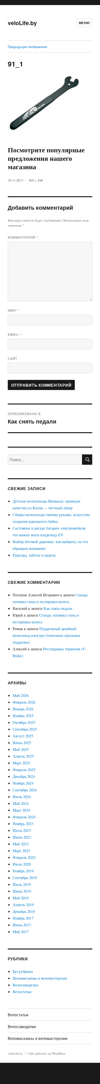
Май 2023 (21, 843)
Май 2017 (21, 931)
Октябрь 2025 (24, 722)
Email (15, 334)
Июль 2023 (22, 830)
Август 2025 (23, 735)
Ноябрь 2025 (23, 715)
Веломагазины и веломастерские (40, 978)
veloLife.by (22, 23)
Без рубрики (23, 971)
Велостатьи (22, 991)
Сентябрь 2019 (25, 877)
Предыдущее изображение (27, 46)
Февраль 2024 (24, 816)
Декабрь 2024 (24, 776)
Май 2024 (21, 803)
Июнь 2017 (22, 924)
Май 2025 (21, 749)
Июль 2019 (22, 884)
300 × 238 (36, 180)
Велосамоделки (25, 984)
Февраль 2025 (24, 769)
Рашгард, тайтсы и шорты (34, 555)
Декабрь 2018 (24, 911)
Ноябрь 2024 (23, 783)
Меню (84, 22)
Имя (13, 310)
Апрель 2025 (23, 756)
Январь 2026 (23, 708)
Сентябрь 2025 (25, 729)
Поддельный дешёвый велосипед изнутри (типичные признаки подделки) (46, 635)
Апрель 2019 (23, 904)
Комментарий (23, 237)
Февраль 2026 (24, 702)
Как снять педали (57, 608)
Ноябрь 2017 (23, 918)
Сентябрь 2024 (25, 789)
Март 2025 (21, 762)
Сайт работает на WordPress (46, 1053)
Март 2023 (21, 850)
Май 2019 (21, 897)
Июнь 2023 (22, 837)
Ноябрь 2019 (23, 870)
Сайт (12, 358)
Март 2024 (21, 810)
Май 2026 (21, 695)
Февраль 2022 (24, 857)
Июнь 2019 (22, 891)
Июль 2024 (22, 796)
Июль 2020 (22, 864)
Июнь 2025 (22, 742)
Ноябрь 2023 (23, 823)
